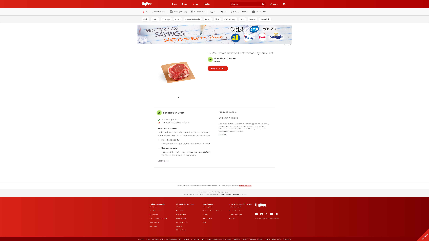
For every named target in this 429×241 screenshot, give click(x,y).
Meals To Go (180, 211)
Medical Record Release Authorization (219, 239)
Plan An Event (181, 230)
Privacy (148, 239)
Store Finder (154, 226)
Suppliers (260, 239)
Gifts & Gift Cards (181, 222)
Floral (217, 19)
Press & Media (154, 222)
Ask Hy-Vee (153, 207)
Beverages (166, 19)
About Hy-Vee (207, 207)
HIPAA (203, 239)
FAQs (204, 222)
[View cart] (284, 4)
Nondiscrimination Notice (273, 239)
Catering (179, 226)
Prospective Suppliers (249, 239)
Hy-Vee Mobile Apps (235, 214)
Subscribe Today (245, 186)
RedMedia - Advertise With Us (212, 211)
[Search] (263, 4)
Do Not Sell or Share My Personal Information (167, 239)
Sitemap (141, 239)
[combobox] (248, 4)
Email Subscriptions (156, 211)
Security (186, 239)
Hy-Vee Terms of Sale (231, 194)
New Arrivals (265, 19)
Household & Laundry (192, 19)
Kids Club (232, 218)
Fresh (145, 19)
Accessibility (287, 239)
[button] (218, 61)
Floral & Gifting (181, 214)
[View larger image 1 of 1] (178, 72)
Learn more (163, 161)
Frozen (177, 19)
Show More (223, 134)
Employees (236, 239)
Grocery (178, 207)
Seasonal (252, 19)
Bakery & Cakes (181, 218)
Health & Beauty (229, 19)
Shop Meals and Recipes (236, 211)
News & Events (207, 218)
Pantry (155, 19)
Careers (205, 214)
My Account (154, 214)
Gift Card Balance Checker (158, 218)
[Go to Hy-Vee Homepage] (147, 4)
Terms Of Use (195, 239)
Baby (242, 19)
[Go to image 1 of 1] (178, 97)
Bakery (207, 19)
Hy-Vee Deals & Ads (235, 207)
